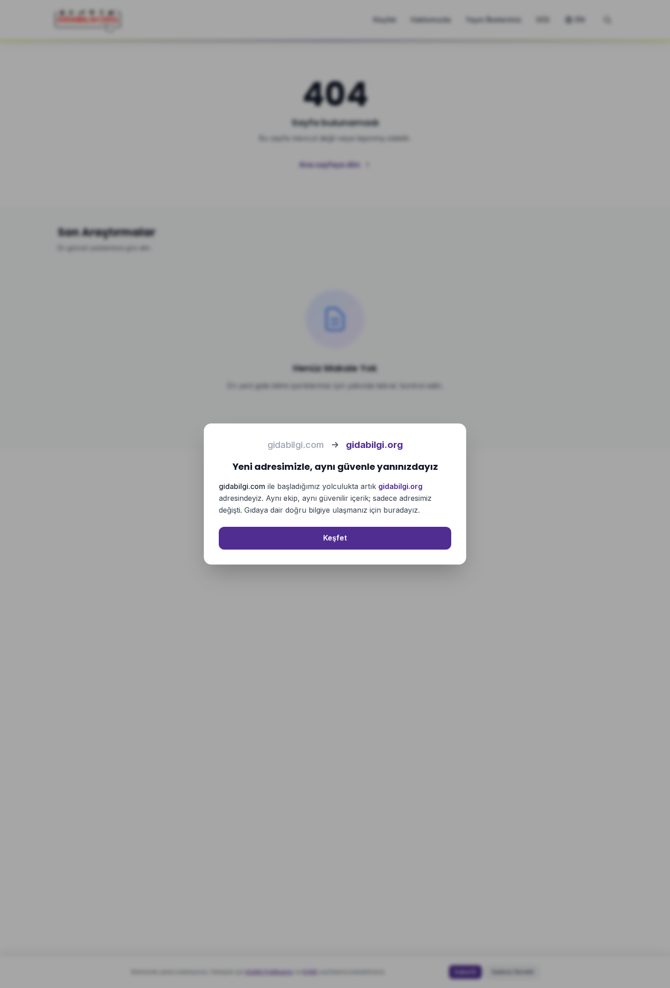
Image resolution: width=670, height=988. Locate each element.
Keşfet (335, 537)
